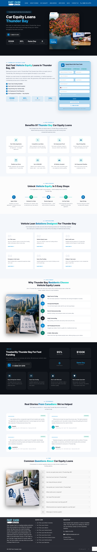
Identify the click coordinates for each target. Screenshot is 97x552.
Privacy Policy (67, 537)
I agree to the (68, 94)
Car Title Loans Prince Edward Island (46, 537)
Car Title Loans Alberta (42, 527)
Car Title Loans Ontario (42, 525)
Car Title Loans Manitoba (43, 542)
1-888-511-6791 (75, 105)
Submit (74, 98)
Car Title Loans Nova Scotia (44, 535)
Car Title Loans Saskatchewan (44, 530)
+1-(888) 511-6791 (18, 366)
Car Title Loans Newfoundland (44, 540)
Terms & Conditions (68, 539)
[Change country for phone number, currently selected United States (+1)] (61, 87)
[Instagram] (85, 549)
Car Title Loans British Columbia (45, 522)
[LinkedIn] (83, 549)
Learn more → (11, 246)
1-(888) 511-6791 (14, 34)
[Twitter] (81, 549)
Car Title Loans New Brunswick (44, 532)
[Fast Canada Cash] (14, 3)
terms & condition (72, 94)
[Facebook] (79, 549)
